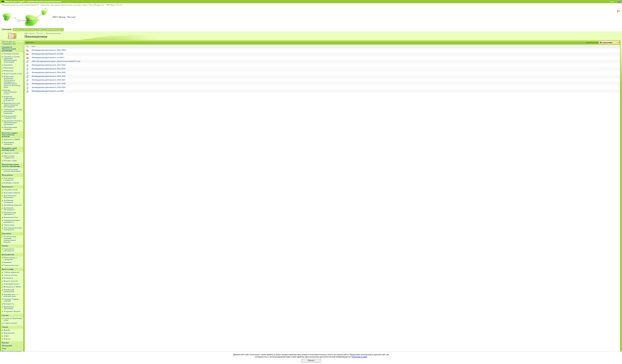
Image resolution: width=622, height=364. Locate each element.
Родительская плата (11, 265)
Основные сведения (11, 54)
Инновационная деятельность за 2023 (47, 54)
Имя (33, 46)
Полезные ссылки (10, 161)
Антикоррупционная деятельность (12, 221)
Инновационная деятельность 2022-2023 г (49, 50)
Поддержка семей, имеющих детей (9, 149)
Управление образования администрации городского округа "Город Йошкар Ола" (72, 5)
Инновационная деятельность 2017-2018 (48, 84)
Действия (29, 42)
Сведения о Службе (11, 153)
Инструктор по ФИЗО (12, 287)
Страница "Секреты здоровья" (11, 300)
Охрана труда (9, 225)
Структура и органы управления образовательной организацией (11, 59)
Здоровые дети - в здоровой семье (11, 295)
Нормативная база (11, 217)
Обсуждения (7, 346)
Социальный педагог (12, 284)
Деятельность (7, 187)
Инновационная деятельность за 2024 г (48, 57)
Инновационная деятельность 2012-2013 (48, 65)
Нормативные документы (9, 143)
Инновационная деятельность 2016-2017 (48, 80)
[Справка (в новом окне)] (619, 1)
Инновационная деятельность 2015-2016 (48, 76)
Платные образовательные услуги (10, 92)
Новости (7, 339)
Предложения (28, 29)
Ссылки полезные (10, 323)
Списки (5, 327)
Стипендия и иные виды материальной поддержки (13, 111)
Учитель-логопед (10, 275)
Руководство (8, 71)
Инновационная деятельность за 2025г (48, 91)
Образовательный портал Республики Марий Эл (20, 5)
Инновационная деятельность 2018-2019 (48, 87)
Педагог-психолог (11, 281)
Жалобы (17, 29)
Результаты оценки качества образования (12, 170)
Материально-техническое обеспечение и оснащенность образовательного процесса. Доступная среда (12, 82)
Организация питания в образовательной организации (13, 122)
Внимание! (8, 262)
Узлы (4, 348)
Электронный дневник (53, 29)
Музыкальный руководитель (9, 290)
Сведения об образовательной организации (9, 49)
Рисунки (5, 343)
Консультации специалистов (9, 157)
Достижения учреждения (8, 201)
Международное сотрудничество (10, 117)
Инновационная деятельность (10, 213)
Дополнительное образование (10, 196)
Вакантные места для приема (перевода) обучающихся (12, 105)
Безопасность (9, 304)
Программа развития (12, 193)
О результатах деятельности (9, 250)
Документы (8, 65)
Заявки (39, 29)
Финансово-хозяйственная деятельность (9, 98)
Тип (27, 46)
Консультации (7, 269)
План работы (7, 175)
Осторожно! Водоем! (12, 311)
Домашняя (6, 29)
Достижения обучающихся (9, 209)
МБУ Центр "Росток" (114, 5)
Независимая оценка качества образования (11, 165)
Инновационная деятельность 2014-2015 (48, 72)
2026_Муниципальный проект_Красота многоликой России (56, 61)
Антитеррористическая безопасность (13, 229)
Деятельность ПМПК (12, 139)
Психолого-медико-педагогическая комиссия (10, 134)
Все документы (606, 42)
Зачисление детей (10, 190)
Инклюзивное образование (9, 307)
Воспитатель (8, 278)
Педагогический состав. (13, 74)
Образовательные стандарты (10, 128)
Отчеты (5, 246)
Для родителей (8, 254)
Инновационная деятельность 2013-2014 (48, 69)
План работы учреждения (9, 179)
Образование (9, 68)
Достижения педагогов (13, 205)
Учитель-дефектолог (12, 272)
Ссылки (5, 315)
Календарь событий (11, 183)
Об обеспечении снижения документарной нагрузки (10, 239)
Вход (612, 2)
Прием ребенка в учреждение (10, 258)
